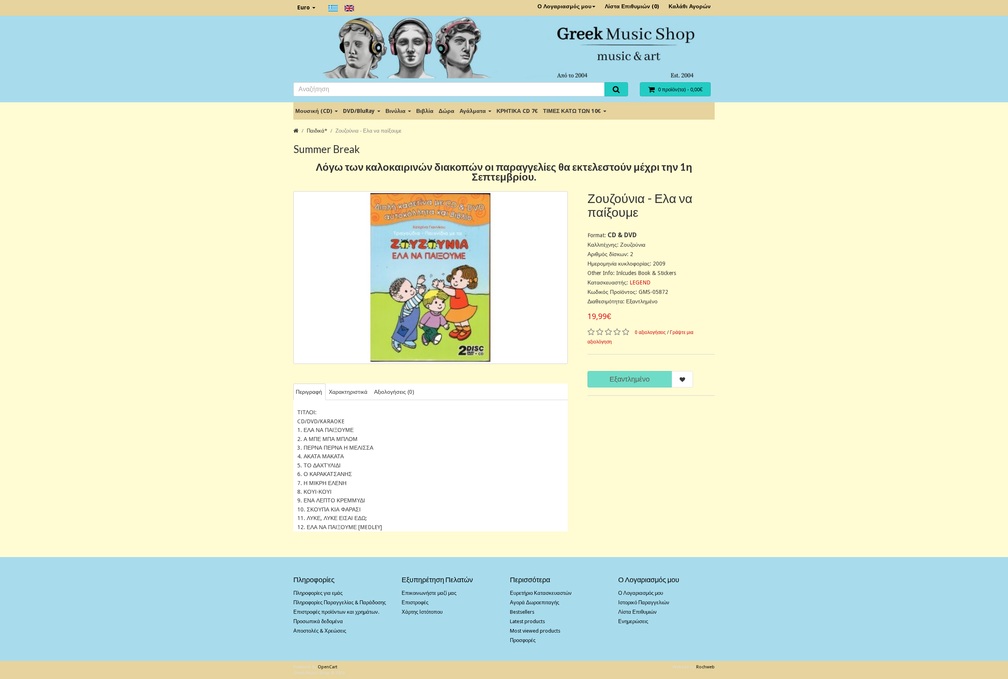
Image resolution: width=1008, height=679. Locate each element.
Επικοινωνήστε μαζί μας (429, 593)
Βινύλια (396, 111)
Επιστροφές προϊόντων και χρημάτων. (336, 612)
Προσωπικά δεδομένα (318, 621)
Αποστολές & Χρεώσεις (319, 631)
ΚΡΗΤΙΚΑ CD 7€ (517, 111)
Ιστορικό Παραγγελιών (643, 602)
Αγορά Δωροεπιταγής (534, 602)
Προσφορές (523, 640)
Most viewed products (535, 631)
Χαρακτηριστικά (348, 392)
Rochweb (705, 667)
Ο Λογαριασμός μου (564, 6)
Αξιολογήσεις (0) (394, 392)
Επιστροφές (415, 602)
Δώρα (446, 111)
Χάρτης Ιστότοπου (422, 612)
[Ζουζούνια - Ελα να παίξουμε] (430, 277)
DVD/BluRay (359, 111)
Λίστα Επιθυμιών (637, 612)
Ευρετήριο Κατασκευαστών (541, 593)
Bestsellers (522, 612)
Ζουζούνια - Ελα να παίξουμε (368, 131)
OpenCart (327, 667)
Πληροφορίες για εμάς (318, 593)
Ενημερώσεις (633, 621)
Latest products (527, 621)
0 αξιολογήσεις (650, 332)
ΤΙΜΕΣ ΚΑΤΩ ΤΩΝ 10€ (572, 111)
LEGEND (640, 282)
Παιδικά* (317, 131)
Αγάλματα (473, 111)
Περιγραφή (309, 392)
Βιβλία (425, 111)
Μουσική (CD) (314, 111)
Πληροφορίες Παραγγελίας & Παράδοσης (339, 602)
